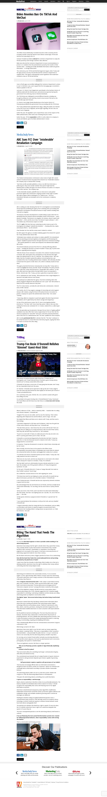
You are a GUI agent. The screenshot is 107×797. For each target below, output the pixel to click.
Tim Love (20, 539)
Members (52, 1)
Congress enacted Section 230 (29, 581)
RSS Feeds (48, 782)
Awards (46, 1)
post (24, 267)
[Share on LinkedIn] (21, 123)
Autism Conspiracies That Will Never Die (77, 39)
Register (74, 1)
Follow (87, 1)
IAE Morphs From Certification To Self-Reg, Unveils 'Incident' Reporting (78, 32)
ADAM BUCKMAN (71, 345)
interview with (53, 401)
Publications (33, 1)
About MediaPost (27, 782)
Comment (20, 127)
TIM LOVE (69, 533)
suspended (33, 117)
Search (63, 1)
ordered (35, 59)
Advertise (81, 1)
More (59, 1)
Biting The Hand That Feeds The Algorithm (78, 29)
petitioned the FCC (29, 318)
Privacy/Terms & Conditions (62, 782)
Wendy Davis (21, 21)
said (22, 224)
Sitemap (53, 782)
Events (40, 1)
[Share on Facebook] (18, 123)
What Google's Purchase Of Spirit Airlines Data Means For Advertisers (77, 42)
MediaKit (34, 782)
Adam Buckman (22, 350)
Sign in (68, 1)
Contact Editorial (41, 782)
